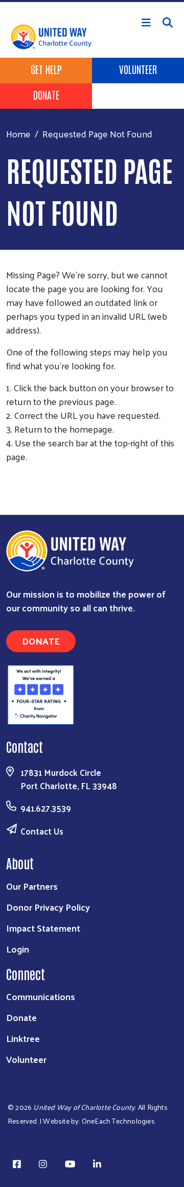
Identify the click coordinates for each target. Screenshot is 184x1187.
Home (18, 133)
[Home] (92, 1)
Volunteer (138, 69)
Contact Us (41, 831)
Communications (40, 996)
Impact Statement (43, 928)
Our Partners (32, 886)
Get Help (46, 69)
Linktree (23, 1038)
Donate (46, 94)
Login (17, 949)
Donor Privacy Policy (48, 907)
